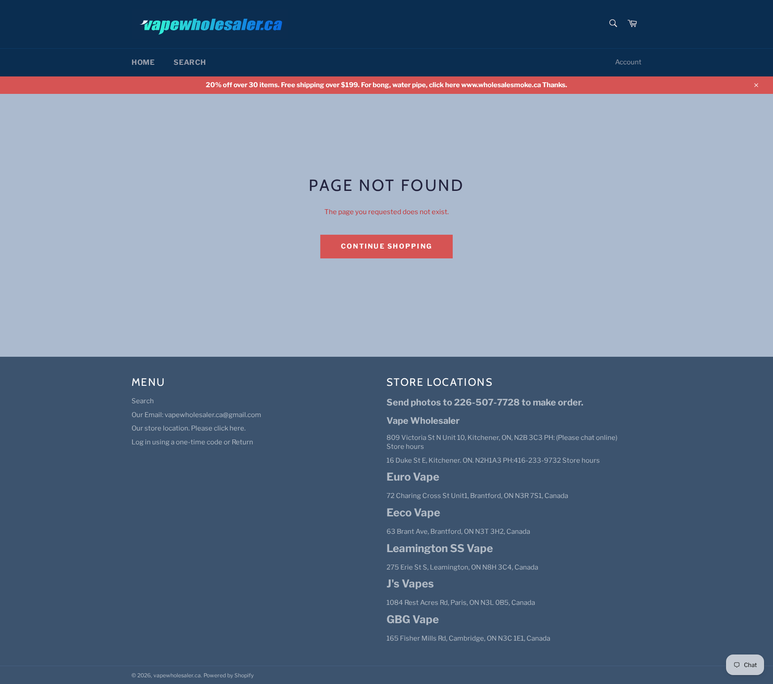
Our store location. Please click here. (189, 428)
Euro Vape (412, 476)
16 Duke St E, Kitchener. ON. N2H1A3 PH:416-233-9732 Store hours (493, 460)
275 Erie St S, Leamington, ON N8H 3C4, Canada (462, 567)
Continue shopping (386, 246)
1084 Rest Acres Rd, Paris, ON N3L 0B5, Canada (460, 603)
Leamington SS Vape (439, 548)
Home (143, 62)
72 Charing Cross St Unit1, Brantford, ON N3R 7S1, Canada (477, 496)
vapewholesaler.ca (177, 675)
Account (628, 62)
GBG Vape (412, 619)
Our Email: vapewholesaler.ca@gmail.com (196, 415)
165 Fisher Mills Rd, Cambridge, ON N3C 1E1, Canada (468, 638)
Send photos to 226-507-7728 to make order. (484, 402)
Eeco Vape (413, 512)
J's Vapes (410, 583)
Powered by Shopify (229, 675)
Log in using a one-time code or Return (192, 442)
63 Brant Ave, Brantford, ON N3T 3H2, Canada (458, 532)
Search (190, 62)
